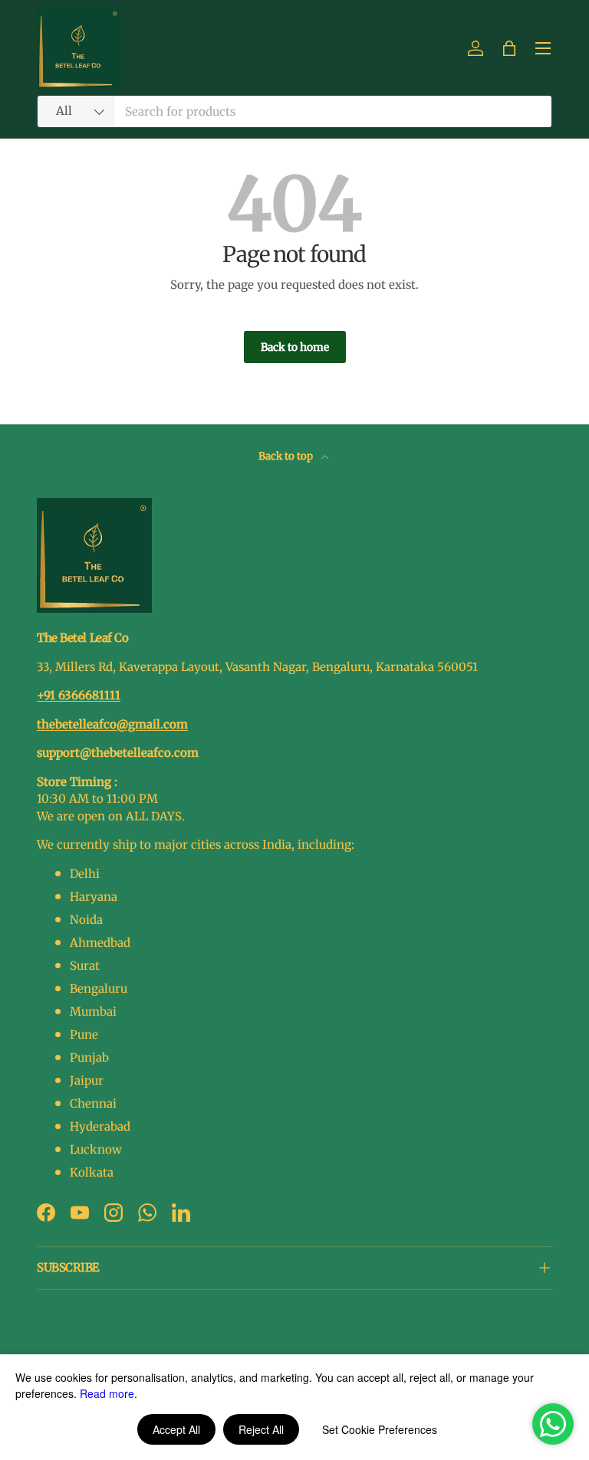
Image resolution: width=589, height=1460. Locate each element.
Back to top (286, 456)
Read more (107, 1393)
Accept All (176, 1429)
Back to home (295, 347)
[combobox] (294, 111)
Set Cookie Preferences (379, 1429)
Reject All (261, 1429)
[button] (509, 48)
